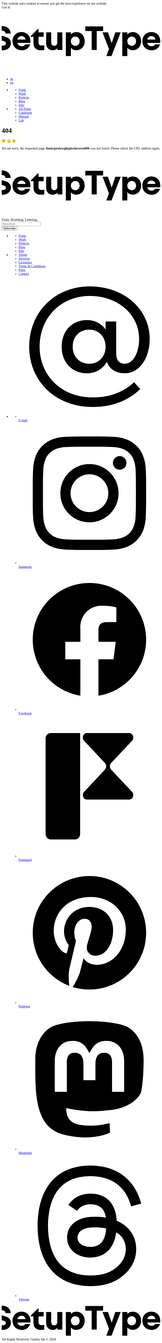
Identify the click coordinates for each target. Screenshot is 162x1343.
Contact (24, 274)
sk (11, 79)
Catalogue (25, 112)
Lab (21, 120)
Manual (24, 116)
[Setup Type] (81, 71)
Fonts (22, 90)
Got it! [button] (6, 7)
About (23, 255)
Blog (22, 101)
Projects (24, 97)
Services (24, 258)
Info (21, 105)
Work (22, 93)
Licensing (25, 262)
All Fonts (25, 109)
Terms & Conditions (32, 266)
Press (22, 270)
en (11, 82)
